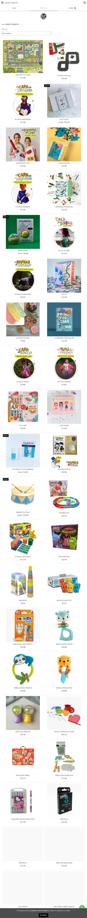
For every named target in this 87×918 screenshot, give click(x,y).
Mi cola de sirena (64, 251)
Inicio (3, 24)
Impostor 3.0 (64, 819)
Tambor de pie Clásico (23, 512)
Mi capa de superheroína (23, 119)
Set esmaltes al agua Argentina (22, 469)
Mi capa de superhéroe (23, 207)
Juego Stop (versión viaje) (64, 863)
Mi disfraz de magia (64, 469)
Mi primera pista (64, 513)
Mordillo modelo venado (64, 644)
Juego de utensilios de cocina (64, 732)
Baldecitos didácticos (64, 600)
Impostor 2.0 (23, 863)
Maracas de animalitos (22, 732)
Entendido (43, 915)
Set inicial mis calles (64, 76)
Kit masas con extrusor (23, 557)
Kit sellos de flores (22, 338)
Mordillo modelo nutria (64, 688)
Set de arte (23, 425)
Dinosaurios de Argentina (64, 207)
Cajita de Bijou (64, 425)
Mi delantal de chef (22, 163)
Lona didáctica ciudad (23, 75)
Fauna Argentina (64, 163)
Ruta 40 (64, 294)
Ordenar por (4, 29)
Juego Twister (22, 907)
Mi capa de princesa (23, 382)
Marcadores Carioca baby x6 (22, 644)
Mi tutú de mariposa (64, 382)
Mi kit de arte (64, 119)
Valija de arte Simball (23, 775)
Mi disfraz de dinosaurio (23, 294)
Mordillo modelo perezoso (23, 688)
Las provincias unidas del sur (64, 338)
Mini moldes (23, 600)
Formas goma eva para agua (64, 775)
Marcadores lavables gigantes (64, 907)
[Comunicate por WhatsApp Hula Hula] (82, 907)
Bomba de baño (23, 251)
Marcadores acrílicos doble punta (22, 819)
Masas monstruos (64, 557)
